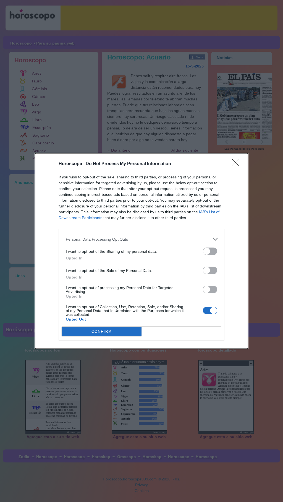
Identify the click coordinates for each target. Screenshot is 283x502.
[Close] (237, 164)
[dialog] (141, 251)
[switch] (210, 251)
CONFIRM (101, 331)
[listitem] (141, 239)
